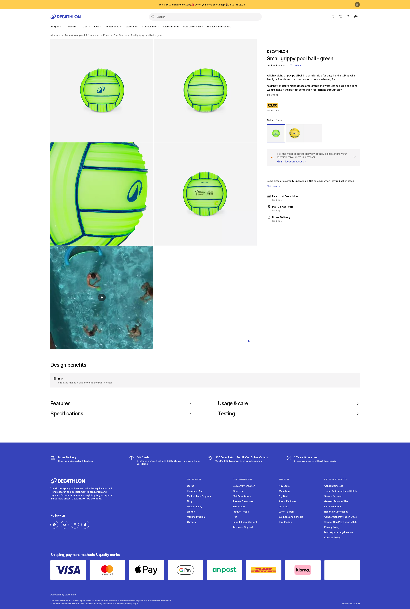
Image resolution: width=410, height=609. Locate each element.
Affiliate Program (196, 516)
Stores (190, 485)
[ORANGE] (313, 133)
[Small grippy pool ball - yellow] (101, 90)
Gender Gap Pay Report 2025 (340, 522)
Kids (97, 26)
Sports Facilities (287, 501)
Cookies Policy (332, 537)
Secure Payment (333, 496)
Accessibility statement (63, 594)
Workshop (284, 491)
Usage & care (233, 403)
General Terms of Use (336, 501)
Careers (191, 522)
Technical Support (243, 527)
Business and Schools (219, 26)
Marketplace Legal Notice (338, 532)
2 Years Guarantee (243, 501)
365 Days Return (242, 496)
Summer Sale (149, 26)
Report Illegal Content (245, 522)
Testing (226, 414)
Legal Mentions (333, 506)
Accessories (113, 26)
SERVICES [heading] (284, 479)
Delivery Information (244, 485)
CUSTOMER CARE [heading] (242, 479)
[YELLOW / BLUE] (295, 133)
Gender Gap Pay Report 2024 (340, 516)
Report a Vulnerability (336, 511)
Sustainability (194, 506)
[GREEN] (276, 133)
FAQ (235, 516)
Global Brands (171, 26)
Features (60, 403)
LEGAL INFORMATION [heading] (336, 479)
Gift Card (283, 506)
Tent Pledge (285, 522)
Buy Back (284, 496)
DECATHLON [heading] (194, 479)
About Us (238, 491)
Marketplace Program (199, 496)
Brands (191, 511)
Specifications (66, 414)
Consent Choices (333, 485)
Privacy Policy (332, 527)
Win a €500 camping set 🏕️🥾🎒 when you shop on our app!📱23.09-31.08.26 (202, 4)
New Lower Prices (193, 26)
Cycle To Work (286, 511)
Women (72, 26)
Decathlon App (195, 491)
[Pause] (357, 4)
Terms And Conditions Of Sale (340, 491)
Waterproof (132, 26)
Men (85, 26)
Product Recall (241, 511)
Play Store (284, 485)
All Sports (55, 26)
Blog (189, 501)
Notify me (272, 186)
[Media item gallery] (153, 194)
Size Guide (239, 506)
